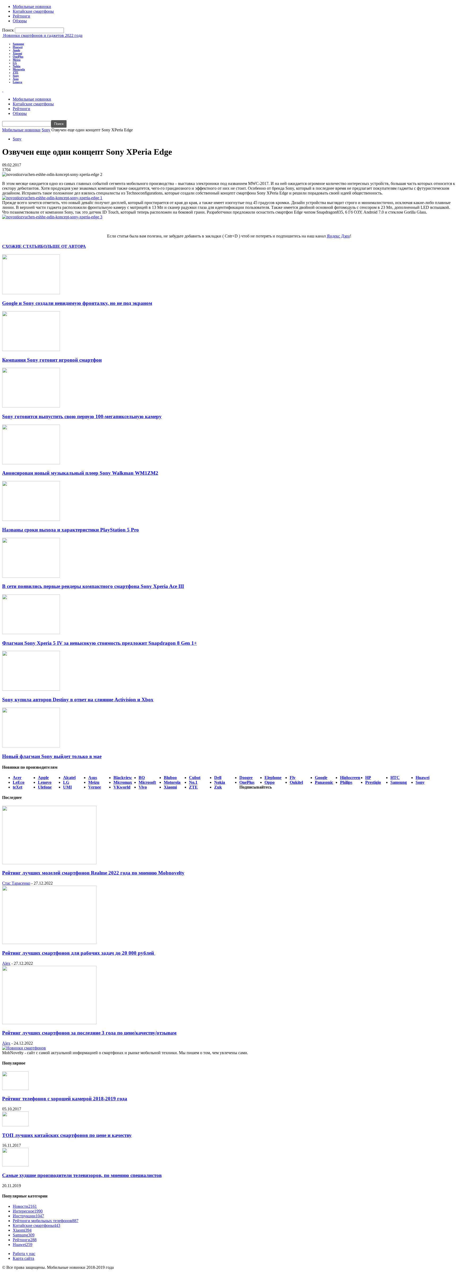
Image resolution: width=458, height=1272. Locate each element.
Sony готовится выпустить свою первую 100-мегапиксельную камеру (82, 416)
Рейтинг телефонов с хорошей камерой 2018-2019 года (64, 1098)
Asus (16, 78)
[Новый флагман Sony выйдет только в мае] (31, 746)
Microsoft (147, 782)
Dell (217, 777)
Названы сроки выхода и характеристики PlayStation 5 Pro (70, 530)
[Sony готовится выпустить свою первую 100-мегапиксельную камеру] (31, 406)
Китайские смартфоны (33, 11)
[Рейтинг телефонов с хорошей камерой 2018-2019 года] (15, 1088)
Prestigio (373, 782)
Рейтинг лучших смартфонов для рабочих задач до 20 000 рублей (78, 953)
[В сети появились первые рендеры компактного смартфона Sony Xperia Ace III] (31, 576)
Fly (293, 777)
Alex (6, 963)
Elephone (273, 777)
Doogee (246, 777)
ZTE (15, 72)
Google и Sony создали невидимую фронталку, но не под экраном (77, 303)
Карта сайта (23, 1258)
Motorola (19, 69)
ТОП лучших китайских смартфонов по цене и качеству (67, 1135)
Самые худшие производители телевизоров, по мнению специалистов (82, 1175)
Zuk (218, 787)
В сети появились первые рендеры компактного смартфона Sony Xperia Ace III (93, 586)
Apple (16, 50)
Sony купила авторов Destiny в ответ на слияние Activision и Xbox (77, 699)
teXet (17, 787)
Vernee (94, 787)
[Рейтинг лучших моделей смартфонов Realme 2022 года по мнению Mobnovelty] (49, 862)
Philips (346, 782)
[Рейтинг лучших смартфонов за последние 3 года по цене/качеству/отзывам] (49, 1022)
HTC (395, 777)
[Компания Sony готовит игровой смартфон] (31, 349)
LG (15, 62)
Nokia (16, 66)
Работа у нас (24, 1253)
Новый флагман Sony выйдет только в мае (52, 756)
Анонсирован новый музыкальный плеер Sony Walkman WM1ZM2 (80, 473)
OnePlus (18, 56)
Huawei (18, 47)
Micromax (122, 782)
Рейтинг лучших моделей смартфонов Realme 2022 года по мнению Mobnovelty (93, 873)
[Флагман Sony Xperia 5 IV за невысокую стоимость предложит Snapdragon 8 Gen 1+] (31, 632)
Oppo (270, 782)
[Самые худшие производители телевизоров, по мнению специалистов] (15, 1165)
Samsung (18, 43)
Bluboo (170, 777)
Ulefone (45, 787)
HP (368, 777)
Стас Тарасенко (16, 883)
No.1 (193, 782)
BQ (142, 777)
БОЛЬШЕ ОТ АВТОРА (63, 246)
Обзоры (20, 21)
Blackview (122, 777)
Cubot (194, 777)
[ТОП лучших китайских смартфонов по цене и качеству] (15, 1125)
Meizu (16, 59)
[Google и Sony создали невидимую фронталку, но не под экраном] (31, 293)
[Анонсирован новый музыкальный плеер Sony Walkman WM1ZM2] (31, 463)
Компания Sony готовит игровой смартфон (52, 360)
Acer (17, 777)
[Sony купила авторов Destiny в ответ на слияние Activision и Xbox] (31, 689)
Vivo (143, 787)
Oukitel (296, 782)
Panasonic (324, 782)
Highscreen (350, 777)
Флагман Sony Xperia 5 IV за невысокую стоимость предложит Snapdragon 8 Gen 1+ (99, 643)
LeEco (18, 782)
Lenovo (17, 82)
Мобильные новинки (32, 6)
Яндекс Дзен (338, 236)
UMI (67, 787)
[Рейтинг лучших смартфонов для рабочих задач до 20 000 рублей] (49, 942)
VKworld (121, 787)
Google (321, 777)
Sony (16, 75)
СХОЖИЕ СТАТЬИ (21, 246)
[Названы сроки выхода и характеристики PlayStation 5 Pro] (31, 519)
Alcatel (69, 777)
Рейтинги (21, 16)
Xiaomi (17, 53)
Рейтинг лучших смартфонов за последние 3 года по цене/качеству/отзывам (89, 1033)
